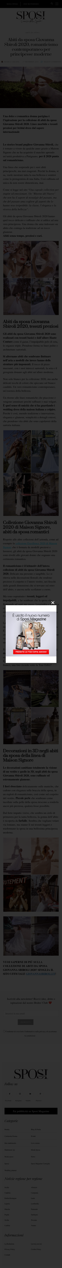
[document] (31, 634)
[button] (53, 603)
